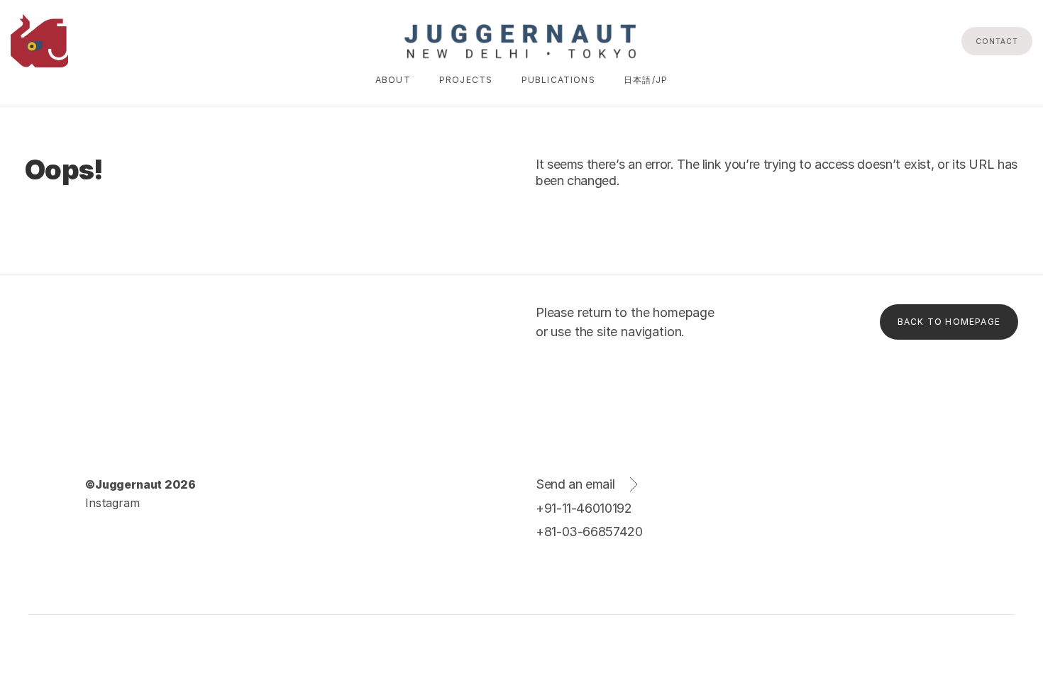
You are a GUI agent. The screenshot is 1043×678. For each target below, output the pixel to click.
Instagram (112, 503)
